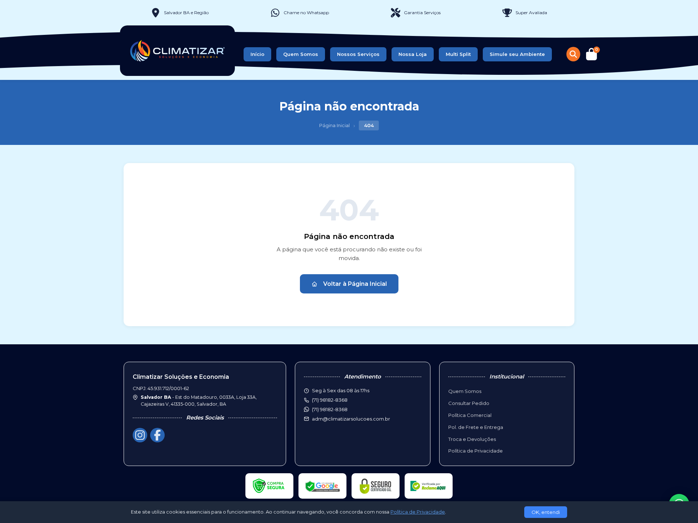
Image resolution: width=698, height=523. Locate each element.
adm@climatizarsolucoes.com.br (351, 419)
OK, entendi (545, 512)
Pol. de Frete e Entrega (475, 427)
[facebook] (157, 435)
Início (257, 54)
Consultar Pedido (468, 403)
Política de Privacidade (475, 451)
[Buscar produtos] (573, 54)
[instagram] (140, 435)
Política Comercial (470, 415)
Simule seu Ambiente (517, 54)
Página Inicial (334, 125)
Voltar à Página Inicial (355, 283)
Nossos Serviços (358, 54)
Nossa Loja (412, 54)
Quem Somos (300, 54)
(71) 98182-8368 (330, 409)
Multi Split (458, 54)
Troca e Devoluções (472, 439)
